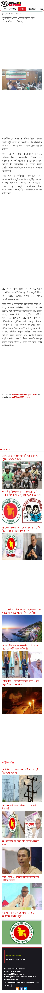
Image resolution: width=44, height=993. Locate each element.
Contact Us (10, 982)
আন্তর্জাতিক (32, 9)
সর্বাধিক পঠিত (8, 762)
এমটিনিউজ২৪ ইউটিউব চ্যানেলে (21, 397)
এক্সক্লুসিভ (12, 9)
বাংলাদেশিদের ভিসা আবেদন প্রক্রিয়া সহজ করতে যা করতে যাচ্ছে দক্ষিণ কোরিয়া (22, 610)
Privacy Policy (32, 982)
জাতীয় (22, 9)
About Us (20, 982)
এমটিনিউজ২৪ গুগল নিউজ (19, 394)
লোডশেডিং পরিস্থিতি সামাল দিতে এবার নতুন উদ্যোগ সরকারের (20, 682)
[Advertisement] (22, 46)
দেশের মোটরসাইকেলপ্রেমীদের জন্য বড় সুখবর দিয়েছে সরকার (20, 457)
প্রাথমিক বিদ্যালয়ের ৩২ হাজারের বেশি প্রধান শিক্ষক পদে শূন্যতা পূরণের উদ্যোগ (21, 493)
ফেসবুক (35, 394)
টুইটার (30, 394)
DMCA (8, 986)
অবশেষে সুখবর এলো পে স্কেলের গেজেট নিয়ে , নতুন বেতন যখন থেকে (21, 528)
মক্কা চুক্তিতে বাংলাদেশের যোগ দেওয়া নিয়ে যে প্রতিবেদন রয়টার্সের (20, 646)
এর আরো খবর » (5, 449)
